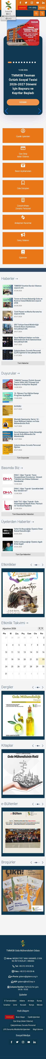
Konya (31, 1005)
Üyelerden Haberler (16, 522)
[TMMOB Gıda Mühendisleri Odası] (8, 10)
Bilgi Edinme (38, 1029)
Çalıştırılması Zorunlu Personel (23, 1025)
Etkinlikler (8, 564)
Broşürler (8, 862)
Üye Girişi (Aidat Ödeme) (23, 1021)
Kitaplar (7, 745)
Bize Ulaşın (20, 1017)
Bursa (39, 1001)
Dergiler (7, 687)
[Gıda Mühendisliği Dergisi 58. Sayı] (23, 715)
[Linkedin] (43, 2)
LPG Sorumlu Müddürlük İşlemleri (16, 1029)
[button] (39, 111)
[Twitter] (26, 2)
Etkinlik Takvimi (13, 623)
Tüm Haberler (23, 363)
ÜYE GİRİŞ (32, 8)
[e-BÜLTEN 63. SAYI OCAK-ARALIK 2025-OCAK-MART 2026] (23, 832)
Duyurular (9, 373)
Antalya (31, 1001)
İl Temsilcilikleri (10, 1001)
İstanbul (7, 1005)
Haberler (8, 278)
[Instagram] (31, 2)
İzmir (15, 1005)
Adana (22, 1001)
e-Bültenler (9, 804)
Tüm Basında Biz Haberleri (23, 514)
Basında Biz (10, 468)
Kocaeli (23, 1005)
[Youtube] (37, 2)
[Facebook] (20, 2)
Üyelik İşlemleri (34, 1017)
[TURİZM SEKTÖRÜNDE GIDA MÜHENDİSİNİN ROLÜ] (23, 773)
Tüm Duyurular (23, 458)
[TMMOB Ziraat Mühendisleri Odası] (23, 943)
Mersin (40, 1005)
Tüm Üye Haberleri (23, 554)
